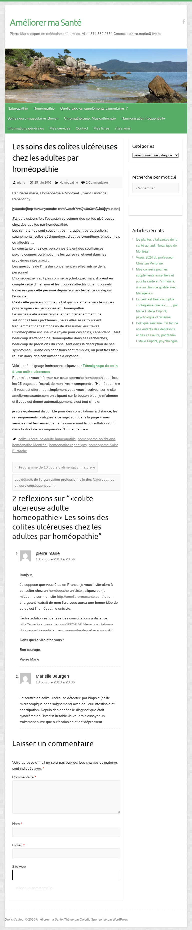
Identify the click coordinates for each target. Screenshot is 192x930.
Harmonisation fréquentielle (143, 118)
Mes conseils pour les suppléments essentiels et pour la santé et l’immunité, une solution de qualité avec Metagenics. (156, 281)
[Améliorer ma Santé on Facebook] (183, 21)
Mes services (60, 128)
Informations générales (26, 128)
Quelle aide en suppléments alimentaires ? (94, 108)
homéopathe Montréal (29, 445)
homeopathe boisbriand (96, 439)
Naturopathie (18, 108)
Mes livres (102, 128)
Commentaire (24, 777)
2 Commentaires (97, 182)
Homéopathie (44, 108)
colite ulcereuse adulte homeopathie (47, 439)
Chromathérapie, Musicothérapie (90, 118)
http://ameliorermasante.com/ (80, 596)
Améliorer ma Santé (45, 22)
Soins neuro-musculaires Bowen (33, 118)
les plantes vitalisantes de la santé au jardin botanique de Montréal (156, 245)
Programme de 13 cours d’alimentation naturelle (54, 467)
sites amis (123, 128)
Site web (19, 866)
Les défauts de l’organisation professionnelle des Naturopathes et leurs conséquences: (64, 482)
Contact (82, 128)
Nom (17, 824)
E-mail (18, 845)
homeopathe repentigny (68, 445)
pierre (21, 182)
